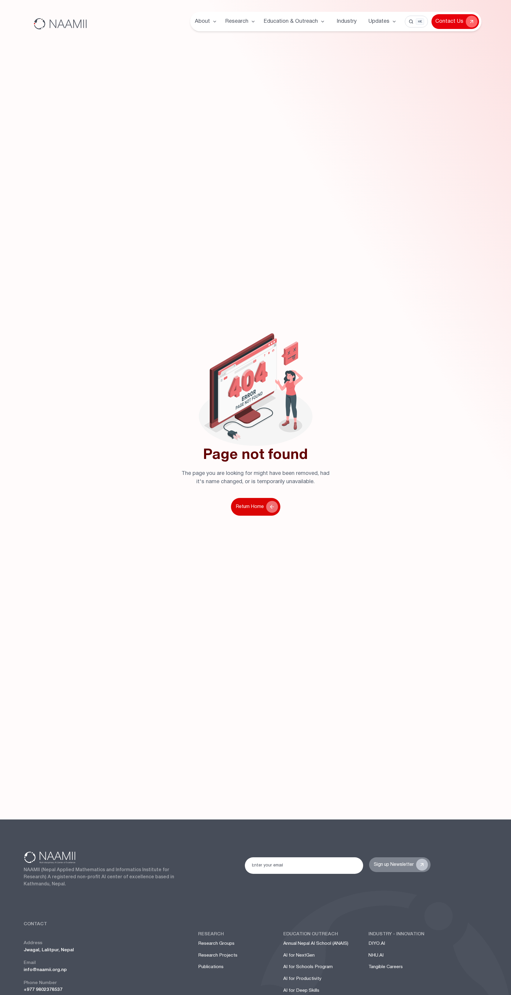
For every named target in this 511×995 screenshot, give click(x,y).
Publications (211, 967)
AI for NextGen (299, 955)
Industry (347, 21)
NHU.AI (376, 955)
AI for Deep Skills (301, 990)
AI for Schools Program (308, 967)
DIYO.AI (376, 944)
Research (211, 934)
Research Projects (217, 955)
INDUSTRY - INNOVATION (396, 934)
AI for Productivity (302, 979)
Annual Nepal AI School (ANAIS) (315, 944)
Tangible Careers (385, 967)
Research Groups (216, 944)
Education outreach (310, 934)
